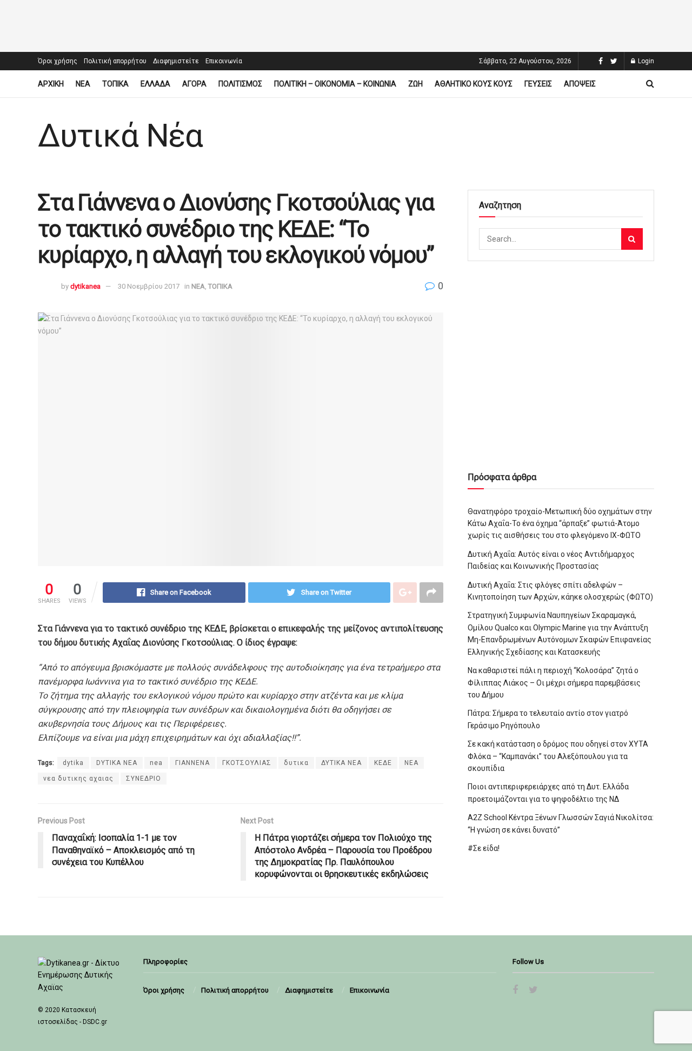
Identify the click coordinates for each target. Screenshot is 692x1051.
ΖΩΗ (415, 83)
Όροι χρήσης (57, 61)
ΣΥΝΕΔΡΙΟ (143, 778)
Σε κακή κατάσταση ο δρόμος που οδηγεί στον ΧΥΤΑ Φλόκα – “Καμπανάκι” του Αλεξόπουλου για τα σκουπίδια (558, 756)
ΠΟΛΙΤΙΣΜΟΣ (240, 83)
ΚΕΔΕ (383, 763)
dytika (73, 763)
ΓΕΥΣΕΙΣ (538, 83)
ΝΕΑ (83, 83)
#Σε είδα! (484, 848)
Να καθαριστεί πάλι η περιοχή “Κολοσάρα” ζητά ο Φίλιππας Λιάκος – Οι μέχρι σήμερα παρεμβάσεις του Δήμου (554, 682)
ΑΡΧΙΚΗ (51, 83)
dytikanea (85, 286)
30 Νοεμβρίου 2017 (148, 286)
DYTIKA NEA (116, 763)
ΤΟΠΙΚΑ (115, 83)
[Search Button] (632, 239)
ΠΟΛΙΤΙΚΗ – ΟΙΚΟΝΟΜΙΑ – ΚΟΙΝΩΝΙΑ (335, 83)
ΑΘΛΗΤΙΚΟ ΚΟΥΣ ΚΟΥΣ (474, 83)
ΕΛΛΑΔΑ (155, 83)
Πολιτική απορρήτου (115, 61)
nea (156, 763)
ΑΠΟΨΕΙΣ (580, 83)
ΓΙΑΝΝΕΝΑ (192, 763)
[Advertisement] (346, 24)
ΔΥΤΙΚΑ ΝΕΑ (341, 763)
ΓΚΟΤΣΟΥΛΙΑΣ (246, 763)
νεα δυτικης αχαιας (78, 778)
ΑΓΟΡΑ (194, 83)
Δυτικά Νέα (120, 135)
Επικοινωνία (223, 61)
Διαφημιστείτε (176, 61)
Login (645, 61)
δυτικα (296, 763)
